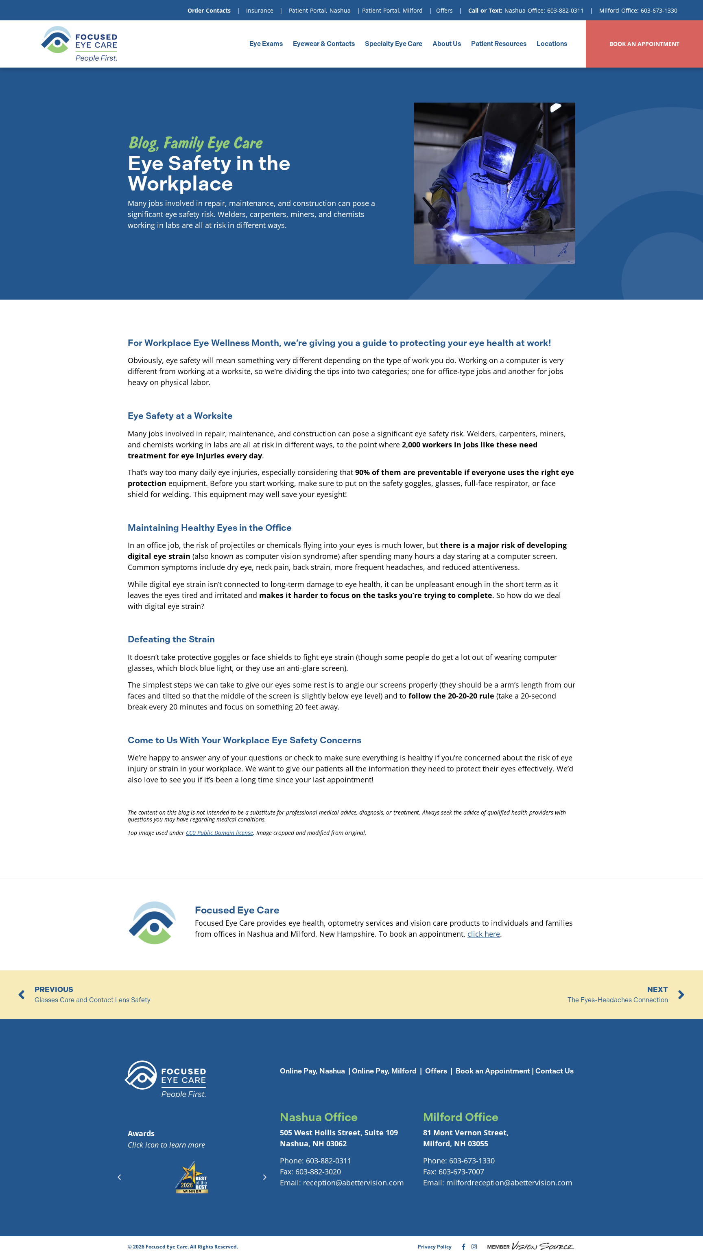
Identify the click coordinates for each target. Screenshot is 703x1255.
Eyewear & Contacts (324, 44)
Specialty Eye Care (393, 44)
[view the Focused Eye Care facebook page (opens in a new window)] (463, 1247)
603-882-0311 (565, 10)
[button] (119, 1177)
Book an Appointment (493, 1071)
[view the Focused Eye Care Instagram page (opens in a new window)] (474, 1247)
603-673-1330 (659, 10)
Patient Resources (498, 44)
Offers (444, 10)
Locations (552, 44)
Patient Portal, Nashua (320, 10)
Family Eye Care (212, 143)
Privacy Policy (435, 1246)
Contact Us (554, 1071)
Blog (142, 143)
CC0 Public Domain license (219, 833)
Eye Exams (266, 44)
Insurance (259, 10)
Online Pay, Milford (384, 1071)
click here (483, 934)
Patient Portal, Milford (392, 10)
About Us (446, 44)
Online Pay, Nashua (312, 1071)
